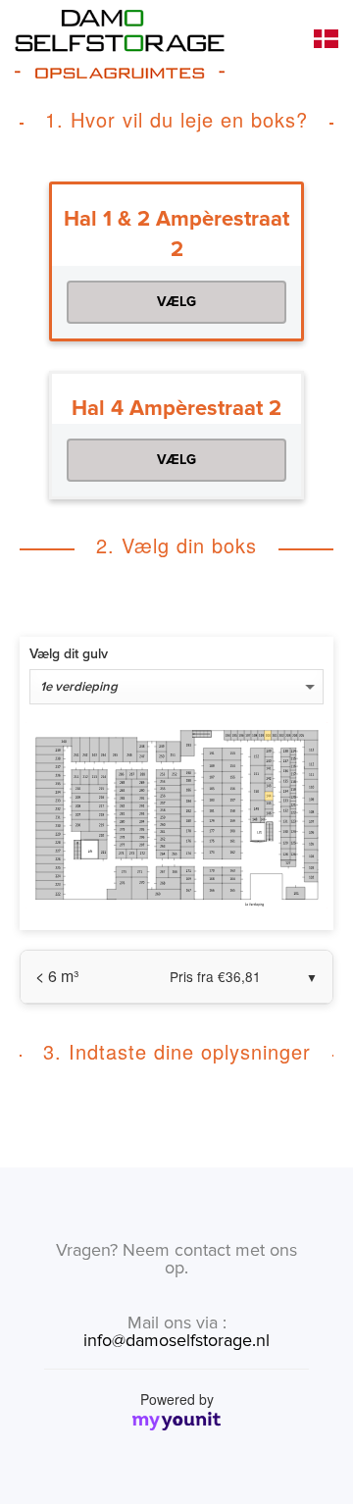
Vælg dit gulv (68, 654)
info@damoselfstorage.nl (176, 1340)
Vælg (176, 301)
